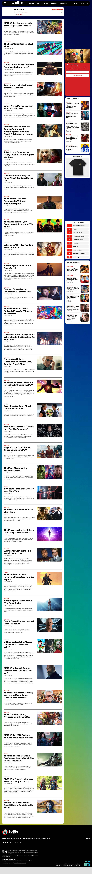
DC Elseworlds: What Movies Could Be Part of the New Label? (18, 644)
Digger (74, 229)
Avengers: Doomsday (78, 225)
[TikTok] (83, 3)
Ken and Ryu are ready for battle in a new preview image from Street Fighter (72, 138)
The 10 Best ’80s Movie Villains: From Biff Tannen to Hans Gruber (73, 308)
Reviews (18, 838)
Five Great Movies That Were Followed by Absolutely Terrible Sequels (73, 298)
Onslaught (75, 246)
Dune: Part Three (77, 232)
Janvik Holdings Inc (25, 852)
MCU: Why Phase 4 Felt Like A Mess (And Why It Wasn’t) (18, 780)
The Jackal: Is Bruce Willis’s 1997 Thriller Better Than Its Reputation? (72, 317)
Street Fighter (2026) (78, 236)
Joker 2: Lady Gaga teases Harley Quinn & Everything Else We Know (19, 154)
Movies (4, 838)
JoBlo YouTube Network (9, 853)
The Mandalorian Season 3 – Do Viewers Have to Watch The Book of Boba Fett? (19, 758)
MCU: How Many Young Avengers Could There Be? (17, 715)
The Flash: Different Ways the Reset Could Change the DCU (18, 383)
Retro (38, 838)
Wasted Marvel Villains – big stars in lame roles (17, 552)
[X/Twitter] (13, 842)
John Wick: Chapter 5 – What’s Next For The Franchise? (19, 427)
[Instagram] (81, 3)
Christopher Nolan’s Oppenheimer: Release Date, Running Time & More (18, 361)
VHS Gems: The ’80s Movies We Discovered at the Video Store (73, 289)
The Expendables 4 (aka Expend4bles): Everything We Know (18, 224)
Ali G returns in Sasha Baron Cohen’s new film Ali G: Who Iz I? (72, 148)
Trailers (25, 838)
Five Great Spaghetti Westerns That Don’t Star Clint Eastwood (72, 269)
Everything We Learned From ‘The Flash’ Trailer (18, 601)
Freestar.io (23, 862)
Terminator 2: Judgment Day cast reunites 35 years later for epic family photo (72, 105)
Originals (32, 838)
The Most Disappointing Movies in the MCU (15, 469)
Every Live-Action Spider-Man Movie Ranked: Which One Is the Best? (72, 279)
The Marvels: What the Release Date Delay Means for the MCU (19, 531)
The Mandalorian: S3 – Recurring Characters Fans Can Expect (19, 577)
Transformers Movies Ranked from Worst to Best (18, 86)
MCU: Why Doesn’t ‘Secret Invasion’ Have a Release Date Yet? (18, 670)
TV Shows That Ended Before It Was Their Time (19, 490)
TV (14, 838)
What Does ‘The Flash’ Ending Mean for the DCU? (18, 246)
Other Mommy (76, 243)
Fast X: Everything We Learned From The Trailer (19, 622)
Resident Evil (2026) (78, 239)
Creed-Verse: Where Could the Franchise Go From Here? (19, 65)
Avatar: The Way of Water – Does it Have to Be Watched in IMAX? (18, 805)
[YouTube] (10, 842)
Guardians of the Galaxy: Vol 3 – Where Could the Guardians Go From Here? (19, 337)
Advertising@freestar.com (20, 863)
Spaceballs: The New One (79, 253)
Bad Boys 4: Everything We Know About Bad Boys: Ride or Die (18, 178)
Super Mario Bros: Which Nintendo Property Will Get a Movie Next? (18, 311)
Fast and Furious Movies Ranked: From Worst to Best (17, 290)
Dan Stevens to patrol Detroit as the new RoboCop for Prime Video (72, 115)
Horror (9, 838)
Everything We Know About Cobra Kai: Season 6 (17, 407)
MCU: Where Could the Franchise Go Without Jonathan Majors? (15, 201)
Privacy (88, 838)
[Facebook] (15, 842)
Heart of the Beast (77, 250)
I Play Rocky (76, 257)
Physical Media (45, 838)
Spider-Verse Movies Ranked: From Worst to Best (18, 107)
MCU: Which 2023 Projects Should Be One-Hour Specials (18, 736)
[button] (5, 3)
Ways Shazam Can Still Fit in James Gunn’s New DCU (17, 448)
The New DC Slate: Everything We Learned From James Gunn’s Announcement (18, 695)
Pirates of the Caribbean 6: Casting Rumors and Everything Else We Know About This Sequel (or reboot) (18, 130)
